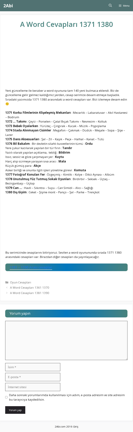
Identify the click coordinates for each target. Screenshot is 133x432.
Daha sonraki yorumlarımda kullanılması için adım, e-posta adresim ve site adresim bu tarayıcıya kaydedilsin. (67, 397)
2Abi (8, 5)
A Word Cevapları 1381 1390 (29, 293)
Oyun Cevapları (20, 282)
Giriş (75, 426)
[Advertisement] (66, 61)
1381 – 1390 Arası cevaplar (31, 267)
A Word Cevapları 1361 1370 (29, 288)
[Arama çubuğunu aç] (110, 5)
